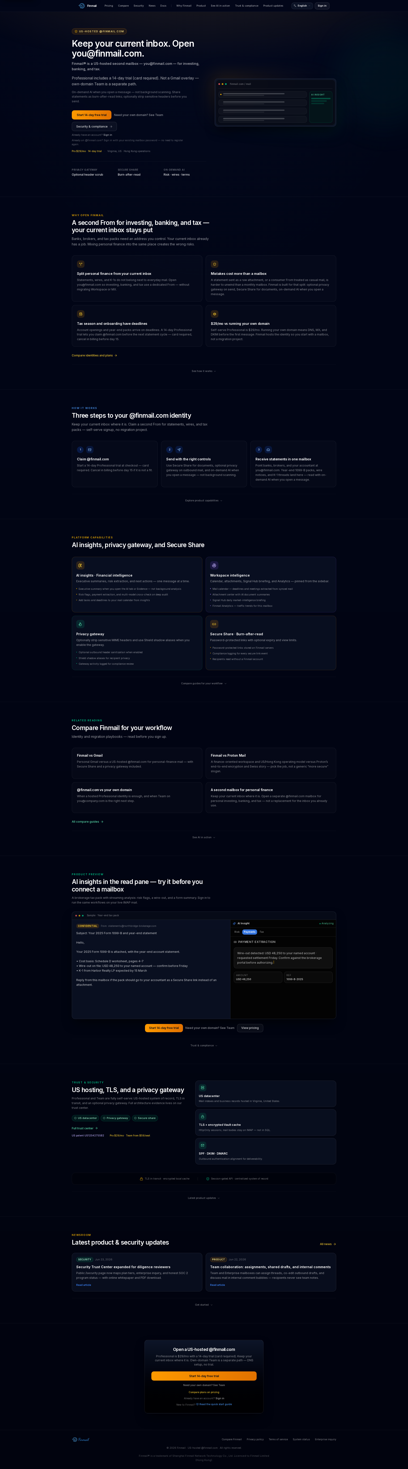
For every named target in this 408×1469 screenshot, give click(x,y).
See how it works (202, 371)
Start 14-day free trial (91, 115)
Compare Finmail (232, 1439)
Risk (237, 931)
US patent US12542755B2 (88, 1135)
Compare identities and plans (92, 355)
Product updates (273, 5)
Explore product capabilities (201, 500)
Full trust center (83, 1128)
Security (139, 5)
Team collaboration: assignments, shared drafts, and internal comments (270, 1267)
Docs (163, 5)
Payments (249, 931)
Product (201, 5)
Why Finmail (183, 5)
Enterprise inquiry (325, 1439)
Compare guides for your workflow (202, 683)
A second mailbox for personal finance (242, 790)
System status (301, 1439)
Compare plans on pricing (204, 1392)
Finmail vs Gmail (89, 755)
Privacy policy (255, 1439)
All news (326, 1244)
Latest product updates (202, 1198)
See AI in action (220, 5)
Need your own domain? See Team (138, 115)
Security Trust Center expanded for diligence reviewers (123, 1267)
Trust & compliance (246, 5)
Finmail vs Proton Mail (228, 755)
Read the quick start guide (216, 1404)
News (152, 5)
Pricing (109, 5)
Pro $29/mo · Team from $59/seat (130, 1135)
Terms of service (278, 1439)
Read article (83, 1285)
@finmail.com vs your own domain (104, 790)
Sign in (322, 5)
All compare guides (85, 821)
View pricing (250, 1028)
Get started (202, 1304)
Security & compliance (92, 126)
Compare (123, 5)
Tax (261, 931)
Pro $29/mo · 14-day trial (87, 151)
